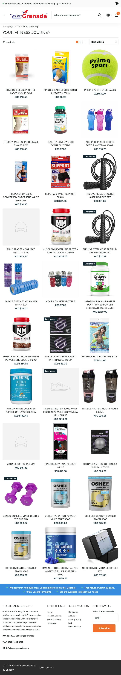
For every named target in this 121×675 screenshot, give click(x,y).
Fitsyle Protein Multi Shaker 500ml (100, 410)
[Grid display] (77, 42)
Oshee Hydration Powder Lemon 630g (100, 518)
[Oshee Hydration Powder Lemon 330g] (21, 545)
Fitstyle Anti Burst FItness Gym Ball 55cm (100, 466)
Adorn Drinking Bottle (60, 301)
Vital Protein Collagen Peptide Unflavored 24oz (21, 410)
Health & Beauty (54, 616)
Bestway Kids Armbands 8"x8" (100, 356)
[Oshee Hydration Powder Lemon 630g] (99, 493)
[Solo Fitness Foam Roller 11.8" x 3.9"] (21, 279)
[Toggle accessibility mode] (116, 4)
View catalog (4, 15)
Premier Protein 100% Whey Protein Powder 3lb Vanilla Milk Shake (60, 412)
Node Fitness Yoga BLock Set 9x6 (100, 570)
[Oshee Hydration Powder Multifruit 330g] (60, 493)
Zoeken (99, 15)
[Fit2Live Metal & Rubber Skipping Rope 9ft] (99, 171)
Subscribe (104, 628)
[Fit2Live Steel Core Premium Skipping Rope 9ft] (99, 227)
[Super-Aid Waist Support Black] (60, 171)
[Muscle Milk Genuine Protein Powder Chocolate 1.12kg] (21, 334)
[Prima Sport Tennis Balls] (99, 67)
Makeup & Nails (54, 619)
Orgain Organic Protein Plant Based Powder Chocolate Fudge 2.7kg (100, 304)
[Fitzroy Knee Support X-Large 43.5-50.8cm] (21, 67)
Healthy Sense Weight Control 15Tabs (60, 144)
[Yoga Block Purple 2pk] (21, 441)
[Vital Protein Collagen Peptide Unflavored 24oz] (21, 386)
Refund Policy (74, 626)
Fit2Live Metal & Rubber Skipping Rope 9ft (100, 195)
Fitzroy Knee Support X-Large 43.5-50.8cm (21, 92)
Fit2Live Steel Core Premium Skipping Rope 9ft (100, 251)
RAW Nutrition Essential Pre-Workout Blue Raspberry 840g (60, 571)
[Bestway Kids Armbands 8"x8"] (99, 334)
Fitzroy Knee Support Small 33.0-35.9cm (20, 144)
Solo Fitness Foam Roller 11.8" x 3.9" (21, 303)
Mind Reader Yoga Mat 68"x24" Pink (21, 251)
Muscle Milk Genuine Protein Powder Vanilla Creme (60, 251)
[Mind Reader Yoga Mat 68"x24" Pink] (21, 227)
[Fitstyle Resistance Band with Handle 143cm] (60, 334)
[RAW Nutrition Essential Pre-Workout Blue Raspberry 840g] (60, 545)
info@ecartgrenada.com (17, 648)
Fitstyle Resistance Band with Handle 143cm (60, 358)
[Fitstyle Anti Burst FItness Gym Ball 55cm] (99, 441)
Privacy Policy (74, 619)
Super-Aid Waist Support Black (60, 195)
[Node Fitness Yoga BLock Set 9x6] (99, 545)
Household (51, 623)
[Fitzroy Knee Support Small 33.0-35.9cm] (21, 119)
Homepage (8, 26)
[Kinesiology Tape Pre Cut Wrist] (60, 441)
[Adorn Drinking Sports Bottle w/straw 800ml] (99, 119)
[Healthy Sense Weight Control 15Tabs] (60, 119)
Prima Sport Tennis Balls (100, 90)
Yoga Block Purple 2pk (21, 464)
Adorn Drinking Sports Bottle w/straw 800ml (100, 144)
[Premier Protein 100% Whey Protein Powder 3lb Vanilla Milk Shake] (60, 386)
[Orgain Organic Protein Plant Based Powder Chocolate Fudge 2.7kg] (99, 279)
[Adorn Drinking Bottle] (60, 279)
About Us (72, 616)
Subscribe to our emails (103, 611)
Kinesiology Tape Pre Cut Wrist (60, 466)
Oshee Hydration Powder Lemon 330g (21, 570)
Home (49, 612)
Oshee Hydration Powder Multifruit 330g (60, 518)
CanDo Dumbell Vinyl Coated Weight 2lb (21, 518)
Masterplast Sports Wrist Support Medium (60, 92)
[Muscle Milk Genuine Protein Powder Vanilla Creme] (60, 227)
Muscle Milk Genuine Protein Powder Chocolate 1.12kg (21, 358)
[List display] (81, 42)
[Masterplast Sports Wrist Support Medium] (60, 67)
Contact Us (73, 612)
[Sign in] (109, 15)
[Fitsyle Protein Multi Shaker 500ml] (99, 386)
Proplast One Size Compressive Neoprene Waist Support (21, 197)
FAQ (70, 623)
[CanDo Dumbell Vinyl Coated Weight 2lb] (21, 493)
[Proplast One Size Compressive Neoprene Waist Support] (21, 171)
